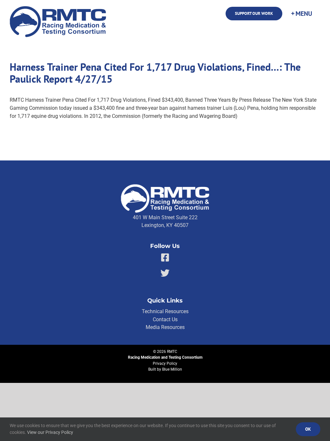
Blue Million (172, 369)
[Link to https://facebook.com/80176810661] (165, 257)
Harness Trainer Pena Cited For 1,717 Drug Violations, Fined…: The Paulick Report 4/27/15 (155, 73)
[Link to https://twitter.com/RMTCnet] (165, 273)
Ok (308, 429)
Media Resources (165, 327)
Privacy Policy (165, 363)
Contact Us (165, 319)
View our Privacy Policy (50, 432)
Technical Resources (165, 311)
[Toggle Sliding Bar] (301, 13)
